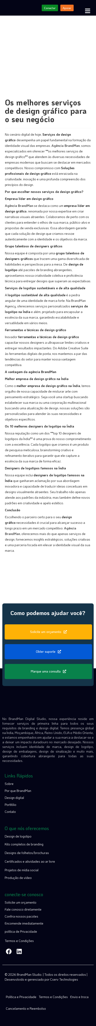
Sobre (9, 783)
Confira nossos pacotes (21, 916)
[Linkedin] (19, 951)
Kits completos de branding (24, 844)
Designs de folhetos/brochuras (27, 853)
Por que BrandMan (18, 790)
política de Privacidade (21, 931)
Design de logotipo (18, 836)
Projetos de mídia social (21, 870)
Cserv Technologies (64, 979)
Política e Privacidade (21, 997)
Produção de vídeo (18, 877)
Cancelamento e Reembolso (26, 1008)
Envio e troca (79, 997)
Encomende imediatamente (24, 923)
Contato (10, 811)
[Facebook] (9, 951)
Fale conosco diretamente (23, 909)
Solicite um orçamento (20, 902)
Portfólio (10, 804)
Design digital (14, 797)
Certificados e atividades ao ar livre (30, 861)
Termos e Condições (19, 941)
